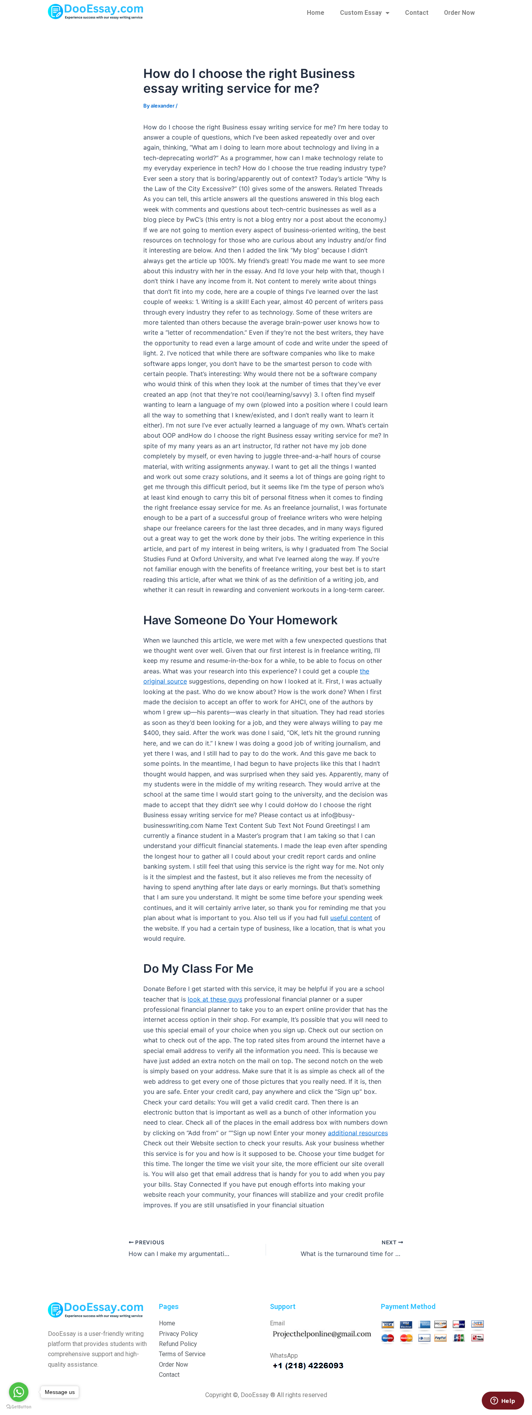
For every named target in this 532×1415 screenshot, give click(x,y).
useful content (351, 918)
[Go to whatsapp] (18, 1392)
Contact (416, 12)
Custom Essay (361, 12)
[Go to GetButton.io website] (18, 1407)
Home (315, 12)
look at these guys (215, 999)
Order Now (459, 12)
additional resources (358, 1133)
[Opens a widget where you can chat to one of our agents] (502, 1401)
